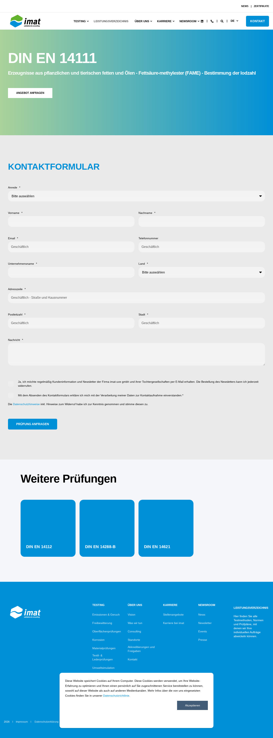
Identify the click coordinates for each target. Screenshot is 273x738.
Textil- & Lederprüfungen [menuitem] (102, 657)
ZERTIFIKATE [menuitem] (261, 6)
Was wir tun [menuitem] (135, 623)
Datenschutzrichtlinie (116, 695)
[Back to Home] (26, 27)
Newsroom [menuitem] (187, 21)
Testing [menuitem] (80, 21)
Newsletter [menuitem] (205, 623)
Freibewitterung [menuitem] (102, 623)
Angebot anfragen (30, 92)
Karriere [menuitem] (164, 21)
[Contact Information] (212, 21)
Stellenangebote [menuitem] (173, 614)
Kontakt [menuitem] (132, 659)
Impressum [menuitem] (22, 722)
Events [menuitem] (202, 631)
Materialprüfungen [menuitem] (104, 648)
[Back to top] (259, 724)
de (232, 20)
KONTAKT (257, 21)
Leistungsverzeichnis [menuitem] (111, 21)
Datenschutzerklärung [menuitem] (47, 722)
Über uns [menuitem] (142, 21)
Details (48, 547)
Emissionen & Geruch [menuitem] (106, 614)
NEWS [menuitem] (244, 6)
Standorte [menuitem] (134, 639)
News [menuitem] (201, 614)
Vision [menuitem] (131, 614)
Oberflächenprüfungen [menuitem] (106, 631)
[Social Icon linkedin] (202, 21)
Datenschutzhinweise (26, 404)
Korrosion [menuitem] (98, 639)
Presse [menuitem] (202, 639)
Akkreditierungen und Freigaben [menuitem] (141, 649)
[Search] (222, 20)
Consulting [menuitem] (134, 631)
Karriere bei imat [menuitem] (173, 623)
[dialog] (136, 700)
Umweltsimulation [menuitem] (103, 667)
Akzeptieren (192, 705)
